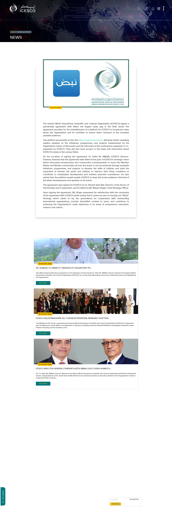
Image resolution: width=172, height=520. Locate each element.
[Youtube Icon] (50, 501)
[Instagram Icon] (45, 501)
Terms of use (111, 46)
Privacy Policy (121, 46)
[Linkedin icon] (41, 501)
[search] (147, 8)
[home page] (23, 8)
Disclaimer (137, 46)
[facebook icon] (31, 501)
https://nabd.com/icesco (91, 140)
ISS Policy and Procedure (149, 46)
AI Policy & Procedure (165, 46)
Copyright (129, 46)
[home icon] (153, 8)
